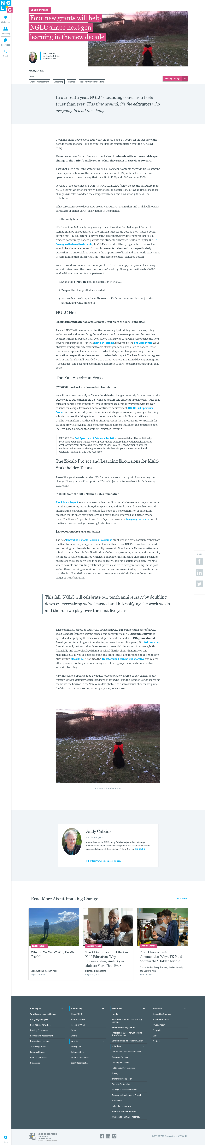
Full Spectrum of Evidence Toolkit (94, 438)
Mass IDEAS (77, 658)
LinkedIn (140, 849)
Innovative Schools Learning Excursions (89, 540)
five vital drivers (143, 342)
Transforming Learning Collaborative (123, 658)
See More (182, 899)
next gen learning (104, 342)
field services (152, 642)
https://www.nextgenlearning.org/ (105, 861)
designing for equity (137, 519)
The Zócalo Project (67, 502)
